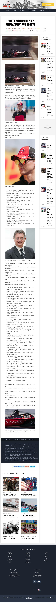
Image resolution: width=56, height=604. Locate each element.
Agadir (9, 555)
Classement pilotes (37, 575)
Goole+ (26, 466)
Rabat (9, 552)
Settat (46, 555)
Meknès (28, 559)
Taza (46, 559)
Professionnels (31, 10)
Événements (28, 14)
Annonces (41, 10)
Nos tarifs (37, 574)
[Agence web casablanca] (37, 590)
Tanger (46, 558)
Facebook (15, 466)
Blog (49, 10)
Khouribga (28, 555)
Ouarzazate (28, 562)
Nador (28, 560)
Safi (46, 553)
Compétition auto (27, 28)
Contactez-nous (37, 576)
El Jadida (10, 559)
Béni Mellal (9, 558)
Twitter (21, 466)
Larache (28, 556)
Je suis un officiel (14, 574)
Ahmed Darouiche (12, 28)
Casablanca (9, 553)
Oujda (46, 552)
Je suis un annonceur (14, 576)
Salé (46, 556)
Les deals (37, 572)
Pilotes (15, 10)
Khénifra (28, 553)
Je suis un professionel (14, 575)
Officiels (22, 10)
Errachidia (9, 560)
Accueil (7, 30)
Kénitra (28, 552)
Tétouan (46, 560)
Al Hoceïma (9, 556)
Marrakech (27, 558)
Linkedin (32, 466)
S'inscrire (7, 10)
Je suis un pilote (14, 572)
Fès (10, 562)
